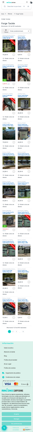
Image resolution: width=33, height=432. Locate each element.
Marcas (10, 14)
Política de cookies (10, 368)
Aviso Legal (7, 364)
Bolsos (13, 35)
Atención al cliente (9, 352)
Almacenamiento (7, 35)
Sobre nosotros (8, 348)
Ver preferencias (16, 423)
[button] (9, 59)
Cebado (26, 64)
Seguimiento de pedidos (13, 373)
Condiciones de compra (13, 377)
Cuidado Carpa (21, 93)
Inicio (2, 14)
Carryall (23, 123)
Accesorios (20, 64)
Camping (20, 35)
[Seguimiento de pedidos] (3, 373)
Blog (5, 356)
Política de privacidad (10, 360)
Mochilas (9, 210)
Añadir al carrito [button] (28, 54)
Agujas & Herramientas (8, 64)
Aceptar (16, 414)
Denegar (16, 419)
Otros (24, 35)
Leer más (13, 54)
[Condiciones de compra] (3, 377)
